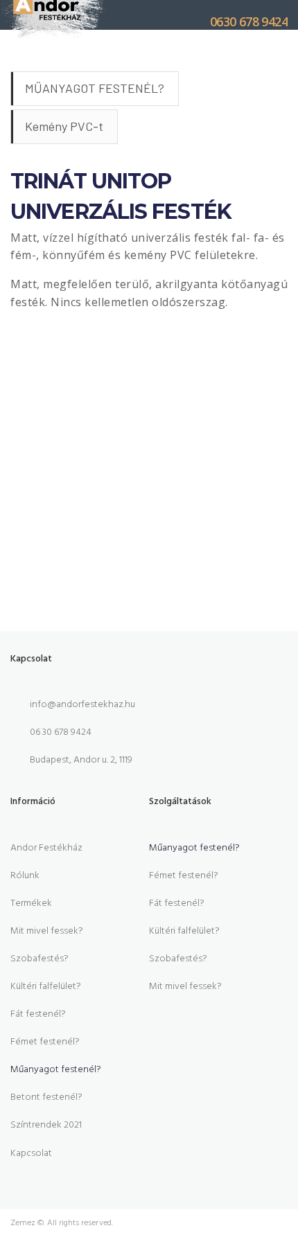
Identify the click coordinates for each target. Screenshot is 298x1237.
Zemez (22, 1223)
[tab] (94, 88)
